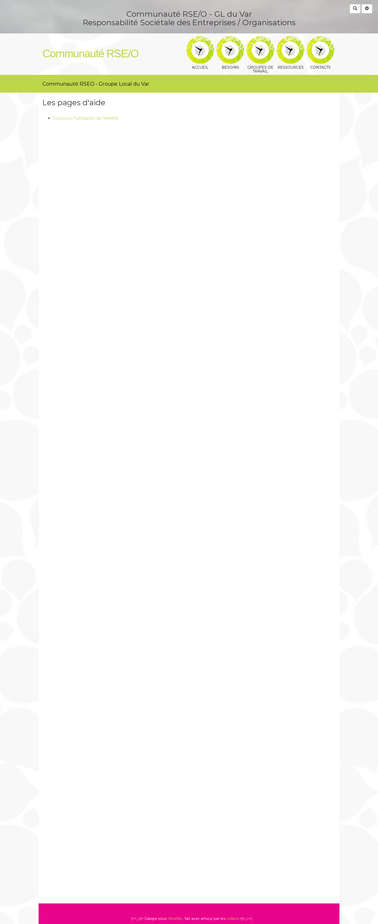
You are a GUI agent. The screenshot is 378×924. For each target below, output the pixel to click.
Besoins (230, 39)
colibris (233, 919)
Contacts (320, 39)
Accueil (200, 39)
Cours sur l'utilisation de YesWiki (85, 118)
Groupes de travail (260, 39)
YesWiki (175, 919)
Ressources (290, 39)
